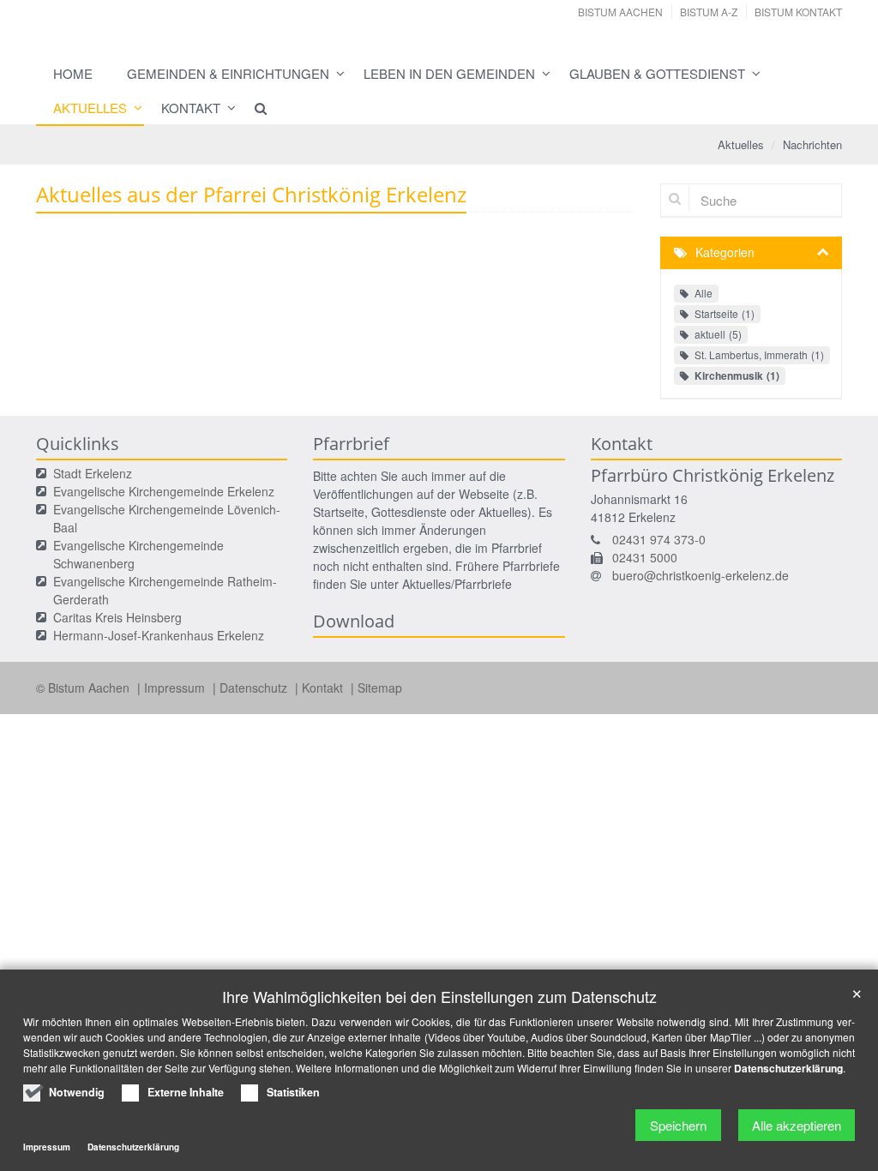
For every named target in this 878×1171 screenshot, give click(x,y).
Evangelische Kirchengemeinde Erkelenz (163, 491)
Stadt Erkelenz (92, 473)
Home (73, 73)
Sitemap (380, 687)
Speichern (678, 1125)
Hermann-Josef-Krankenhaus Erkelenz (158, 635)
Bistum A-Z (708, 11)
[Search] (253, 108)
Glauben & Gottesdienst (657, 73)
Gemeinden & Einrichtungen (228, 73)
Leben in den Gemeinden (449, 73)
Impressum (176, 687)
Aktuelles (90, 108)
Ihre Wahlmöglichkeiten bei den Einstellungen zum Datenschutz (439, 996)
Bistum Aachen (620, 11)
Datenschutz (255, 687)
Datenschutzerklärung (788, 1068)
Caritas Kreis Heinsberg (117, 617)
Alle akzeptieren (796, 1125)
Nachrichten (812, 144)
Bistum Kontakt (798, 11)
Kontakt (190, 108)
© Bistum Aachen (84, 687)
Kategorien (725, 252)
